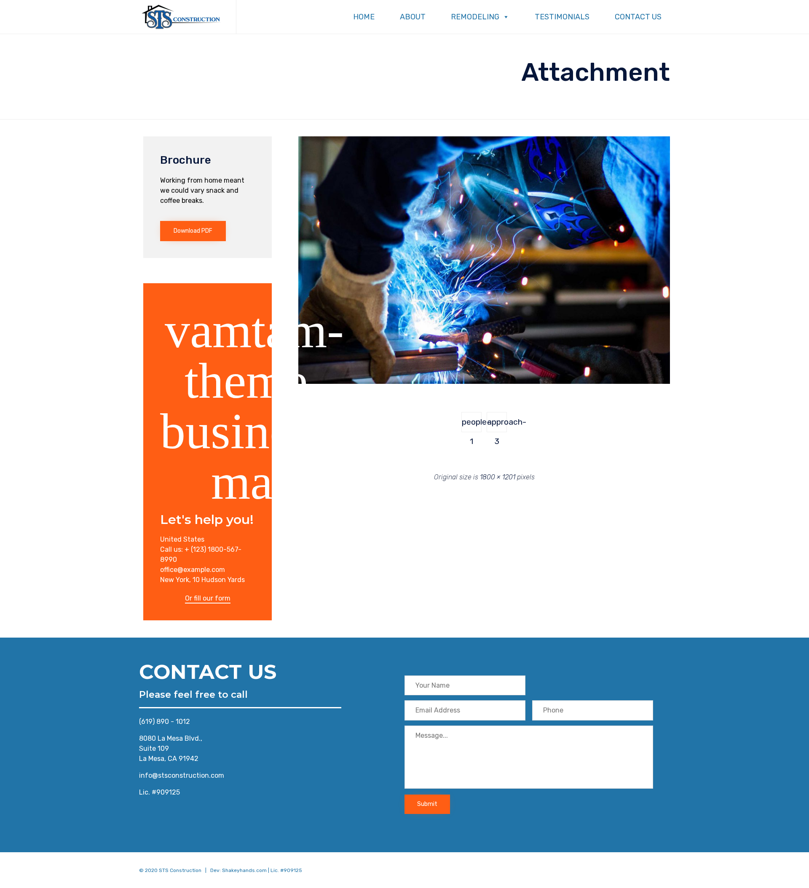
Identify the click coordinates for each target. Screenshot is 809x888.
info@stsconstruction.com (181, 775)
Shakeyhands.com (244, 870)
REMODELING (475, 16)
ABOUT (413, 16)
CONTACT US (638, 16)
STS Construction (180, 870)
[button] (193, 231)
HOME (364, 16)
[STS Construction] (181, 16)
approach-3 (497, 424)
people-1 (472, 424)
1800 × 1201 (497, 477)
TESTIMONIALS (562, 16)
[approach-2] (484, 382)
